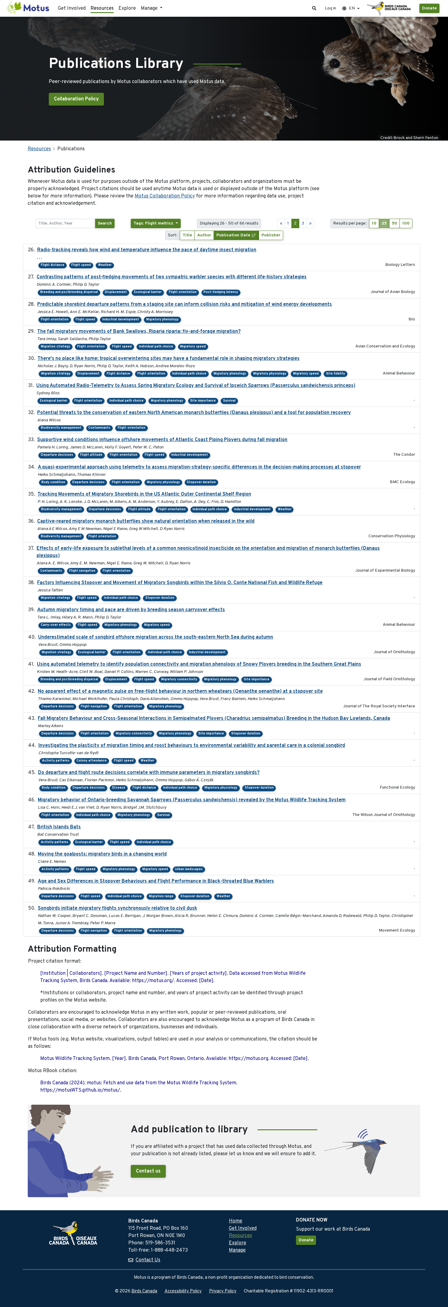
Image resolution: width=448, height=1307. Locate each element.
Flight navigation (82, 571)
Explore (127, 8)
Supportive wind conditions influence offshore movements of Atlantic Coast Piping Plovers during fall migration (162, 440)
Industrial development (120, 320)
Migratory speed (193, 347)
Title (187, 235)
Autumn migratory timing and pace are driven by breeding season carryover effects (131, 610)
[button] (314, 8)
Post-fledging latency (221, 292)
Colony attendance (91, 761)
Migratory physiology (269, 374)
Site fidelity (335, 374)
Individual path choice (156, 347)
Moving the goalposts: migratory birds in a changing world (102, 854)
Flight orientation (183, 292)
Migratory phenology (162, 320)
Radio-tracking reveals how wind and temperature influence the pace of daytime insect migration (146, 250)
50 (394, 223)
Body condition (53, 482)
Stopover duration (201, 482)
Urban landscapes (189, 869)
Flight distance (52, 265)
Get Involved (72, 8)
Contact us (148, 1171)
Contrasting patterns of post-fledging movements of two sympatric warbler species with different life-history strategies (172, 277)
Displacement (116, 292)
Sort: (172, 235)
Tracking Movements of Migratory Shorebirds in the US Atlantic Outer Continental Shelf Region (144, 494)
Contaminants (99, 428)
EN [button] (352, 8)
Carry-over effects (56, 625)
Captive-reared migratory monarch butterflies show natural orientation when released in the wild (145, 521)
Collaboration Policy (76, 99)
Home (235, 1221)
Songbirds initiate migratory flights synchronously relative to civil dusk (117, 908)
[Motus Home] (28, 8)
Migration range (161, 896)
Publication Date (233, 235)
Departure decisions (57, 455)
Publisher (270, 235)
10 (374, 223)
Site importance (203, 401)
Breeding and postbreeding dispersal (69, 292)
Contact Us (148, 1260)
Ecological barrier (148, 292)
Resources (102, 8)
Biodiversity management (61, 428)
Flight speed (81, 265)
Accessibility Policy (183, 1291)
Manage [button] (150, 8)
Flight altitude (91, 455)
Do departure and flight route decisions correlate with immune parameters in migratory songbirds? (149, 773)
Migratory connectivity (179, 679)
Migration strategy (55, 347)
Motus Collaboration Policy (165, 196)
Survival (229, 401)
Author (204, 235)
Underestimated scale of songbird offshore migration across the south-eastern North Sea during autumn (155, 637)
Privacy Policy (222, 1291)
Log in (330, 8)
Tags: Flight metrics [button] (153, 223)
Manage (237, 1250)
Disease (118, 788)
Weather (105, 265)
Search (105, 223)
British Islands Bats (59, 827)
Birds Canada (144, 1291)
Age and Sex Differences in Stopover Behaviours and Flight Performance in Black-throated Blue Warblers (156, 881)
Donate (429, 8)
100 (406, 223)
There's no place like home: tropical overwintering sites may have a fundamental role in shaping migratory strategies (168, 359)
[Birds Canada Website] (389, 8)
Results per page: (350, 223)
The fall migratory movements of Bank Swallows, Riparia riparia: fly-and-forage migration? (139, 332)
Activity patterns (55, 761)
